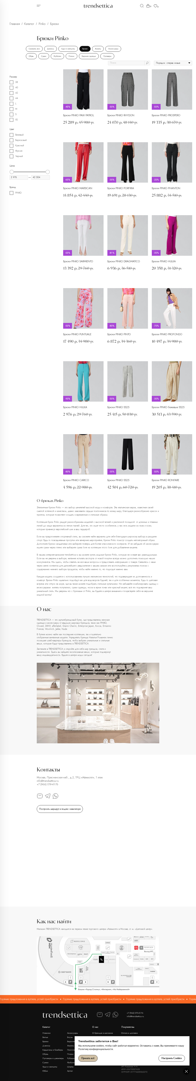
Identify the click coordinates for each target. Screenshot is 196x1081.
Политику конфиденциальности (95, 1049)
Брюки (84, 48)
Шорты (70, 1066)
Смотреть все (34, 48)
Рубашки (71, 1058)
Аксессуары (113, 48)
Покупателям (127, 1027)
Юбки (45, 1070)
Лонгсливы (72, 1049)
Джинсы (50, 48)
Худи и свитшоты (68, 48)
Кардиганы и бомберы (52, 1049)
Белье (45, 1037)
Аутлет (70, 1070)
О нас (95, 1027)
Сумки (43, 56)
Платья (71, 56)
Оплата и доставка (129, 1032)
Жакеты (98, 48)
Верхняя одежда (89, 56)
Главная (15, 24)
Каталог (29, 24)
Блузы (70, 1037)
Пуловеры (107, 56)
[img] (142, 6)
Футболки (57, 56)
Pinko (42, 24)
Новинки (46, 1032)
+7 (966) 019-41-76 (47, 784)
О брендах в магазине (102, 1032)
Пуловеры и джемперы (53, 1058)
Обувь (31, 56)
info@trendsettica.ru (48, 781)
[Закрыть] (186, 1071)
